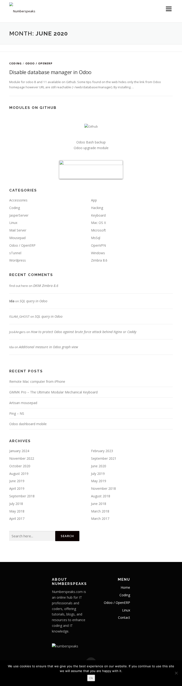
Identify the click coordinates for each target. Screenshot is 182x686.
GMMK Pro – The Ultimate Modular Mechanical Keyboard (53, 392)
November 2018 (103, 488)
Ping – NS (16, 413)
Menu (168, 9)
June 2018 (98, 503)
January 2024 (19, 451)
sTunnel (15, 253)
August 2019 (18, 473)
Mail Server (17, 230)
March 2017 (100, 518)
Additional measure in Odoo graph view (48, 347)
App (94, 200)
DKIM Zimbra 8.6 (45, 285)
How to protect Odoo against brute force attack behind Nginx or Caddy (83, 332)
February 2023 (102, 451)
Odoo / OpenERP (39, 63)
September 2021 (103, 458)
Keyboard (98, 215)
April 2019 (16, 488)
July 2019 (98, 473)
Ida (11, 301)
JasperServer (18, 215)
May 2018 (16, 511)
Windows (98, 253)
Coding (15, 63)
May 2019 (98, 481)
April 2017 (16, 518)
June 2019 (16, 481)
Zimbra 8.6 (99, 260)
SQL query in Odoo (33, 301)
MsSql (95, 238)
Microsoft (98, 230)
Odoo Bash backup (91, 142)
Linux (13, 222)
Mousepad (17, 238)
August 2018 (100, 496)
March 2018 (100, 511)
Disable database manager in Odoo (50, 72)
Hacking (97, 207)
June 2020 (98, 466)
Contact (124, 617)
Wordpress (17, 260)
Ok (91, 678)
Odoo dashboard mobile (28, 424)
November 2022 (21, 458)
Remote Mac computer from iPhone (37, 381)
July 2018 (16, 503)
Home (125, 587)
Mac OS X (98, 222)
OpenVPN (98, 245)
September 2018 (22, 496)
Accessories (18, 200)
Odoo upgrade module (91, 148)
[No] (176, 673)
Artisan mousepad (23, 403)
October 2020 (19, 466)
